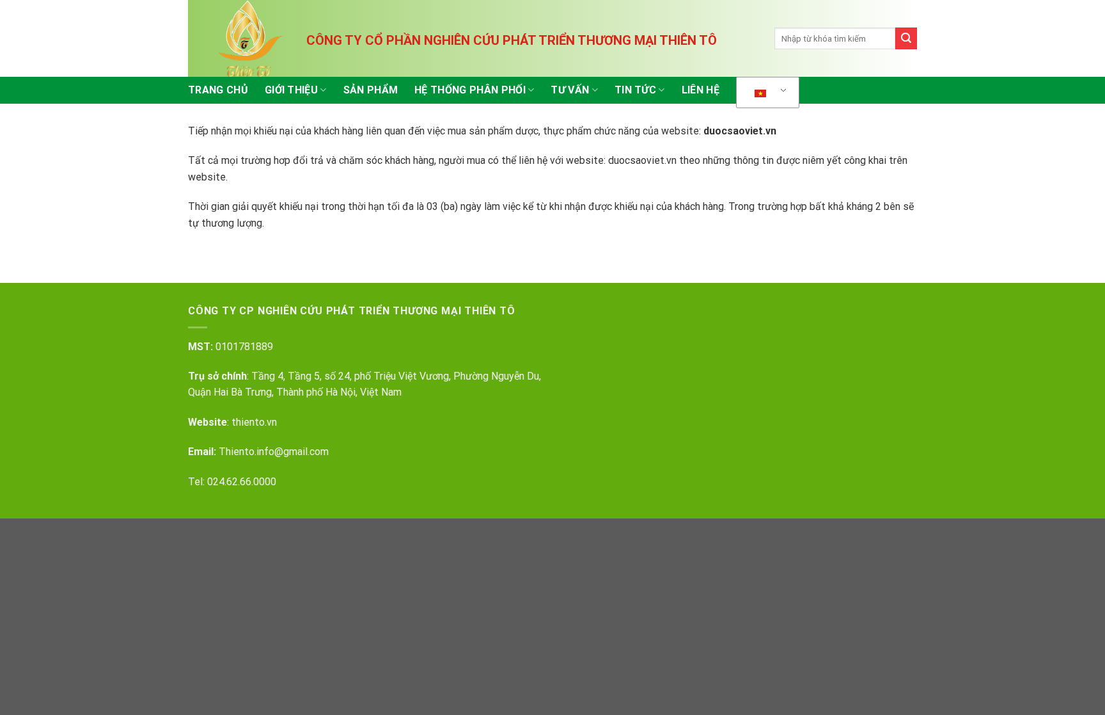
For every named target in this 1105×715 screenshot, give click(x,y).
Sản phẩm (370, 90)
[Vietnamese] (765, 93)
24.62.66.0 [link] (236, 482)
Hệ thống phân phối (470, 90)
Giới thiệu (291, 90)
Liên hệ (700, 90)
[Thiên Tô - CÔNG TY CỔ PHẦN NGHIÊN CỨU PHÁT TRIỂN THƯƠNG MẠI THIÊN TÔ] (252, 38)
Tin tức (635, 90)
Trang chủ (218, 90)
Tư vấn (570, 90)
